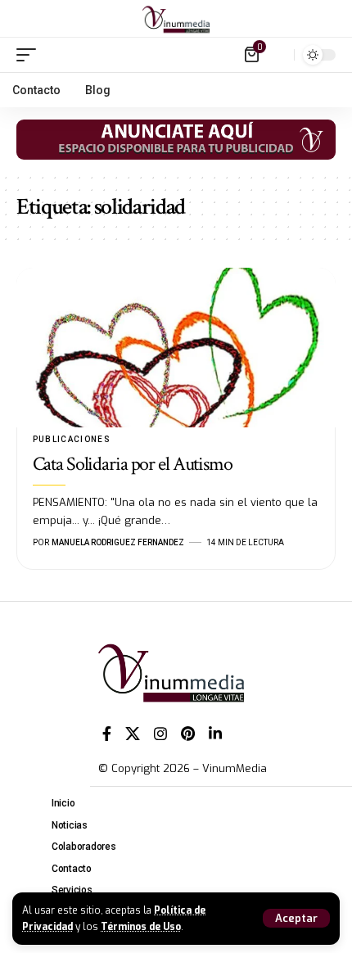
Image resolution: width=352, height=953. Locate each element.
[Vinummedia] (176, 19)
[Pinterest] (188, 734)
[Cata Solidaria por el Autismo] (176, 347)
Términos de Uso (141, 926)
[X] (132, 734)
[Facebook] (106, 734)
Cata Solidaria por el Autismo (132, 463)
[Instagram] (160, 734)
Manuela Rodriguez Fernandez (118, 542)
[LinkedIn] (215, 734)
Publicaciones (72, 439)
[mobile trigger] (30, 55)
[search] (278, 54)
